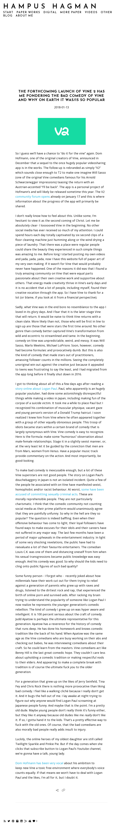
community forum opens (32, 196)
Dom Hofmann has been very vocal (39, 763)
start (8, 12)
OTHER (106, 12)
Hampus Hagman (51, 6)
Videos (91, 12)
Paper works (28, 12)
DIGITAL (50, 12)
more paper (71, 12)
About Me (24, 15)
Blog (7, 15)
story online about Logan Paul (36, 388)
